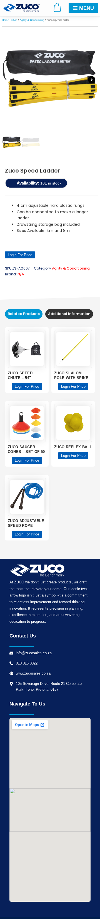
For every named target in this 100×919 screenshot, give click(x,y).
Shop (14, 20)
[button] (8, 79)
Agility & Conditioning (32, 20)
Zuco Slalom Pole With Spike (71, 375)
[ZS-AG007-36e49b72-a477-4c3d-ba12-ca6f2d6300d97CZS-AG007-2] (50, 79)
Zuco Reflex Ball (73, 447)
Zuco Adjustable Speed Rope (26, 523)
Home (5, 20)
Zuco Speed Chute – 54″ (20, 375)
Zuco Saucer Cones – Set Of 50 (26, 449)
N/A (21, 274)
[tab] (23, 314)
